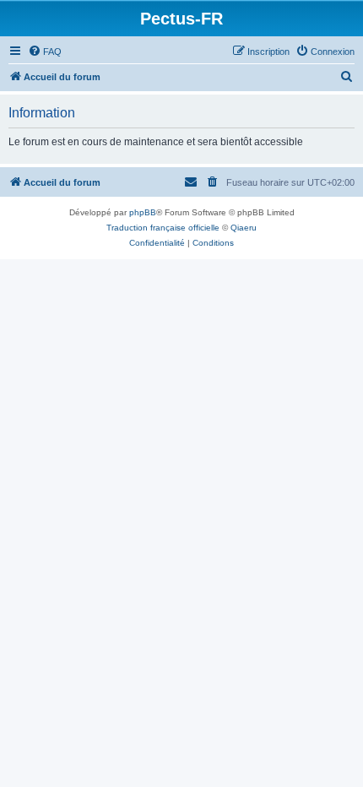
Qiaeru (243, 227)
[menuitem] (45, 51)
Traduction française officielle (162, 227)
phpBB (142, 212)
